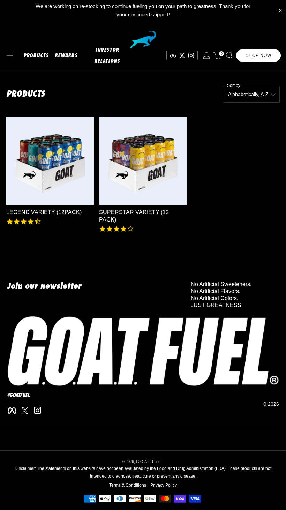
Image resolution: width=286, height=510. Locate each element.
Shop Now (258, 55)
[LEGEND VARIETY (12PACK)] (50, 161)
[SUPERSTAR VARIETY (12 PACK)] (143, 161)
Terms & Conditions (127, 485)
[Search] (229, 55)
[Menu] (9, 55)
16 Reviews (17, 229)
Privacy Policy (163, 485)
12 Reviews (110, 236)
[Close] (280, 10)
